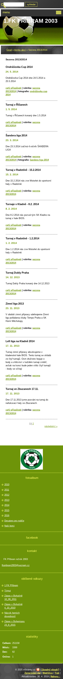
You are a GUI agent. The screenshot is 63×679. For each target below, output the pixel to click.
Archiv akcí (20, 50)
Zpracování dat (32, 673)
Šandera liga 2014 (16, 135)
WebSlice (48, 673)
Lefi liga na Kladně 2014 (20, 341)
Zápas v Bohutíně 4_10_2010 (13, 606)
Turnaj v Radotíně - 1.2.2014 (22, 238)
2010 (6, 484)
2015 (6, 510)
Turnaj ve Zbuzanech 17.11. (22, 388)
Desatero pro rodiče (14, 520)
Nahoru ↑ (55, 676)
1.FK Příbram (11, 585)
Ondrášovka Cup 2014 (19, 66)
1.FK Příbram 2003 (31, 21)
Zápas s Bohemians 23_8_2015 (14, 623)
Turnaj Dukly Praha (17, 272)
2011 (6, 489)
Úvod (9, 50)
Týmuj (7, 590)
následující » (50, 426)
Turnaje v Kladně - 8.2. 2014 (22, 204)
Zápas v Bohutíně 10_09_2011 (13, 597)
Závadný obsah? (50, 669)
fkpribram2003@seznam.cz (16, 565)
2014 (6, 505)
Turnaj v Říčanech (16, 104)
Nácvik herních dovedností (12, 615)
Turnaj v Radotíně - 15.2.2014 (23, 169)
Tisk (57, 673)
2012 (6, 495)
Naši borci (9, 525)
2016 (6, 515)
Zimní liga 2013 (15, 303)
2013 (6, 500)
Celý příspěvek (13, 88)
